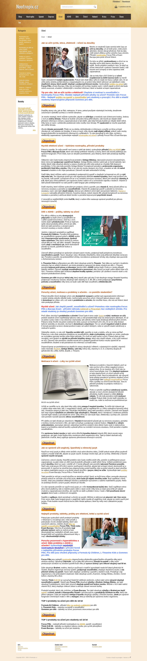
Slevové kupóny (23, 648)
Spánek (41, 16)
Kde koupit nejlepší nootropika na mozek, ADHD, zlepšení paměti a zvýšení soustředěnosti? (26, 110)
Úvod (43, 37)
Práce (113, 16)
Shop (20, 16)
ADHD (69, 16)
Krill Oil (57, 580)
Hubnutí (95, 16)
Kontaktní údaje (97, 646)
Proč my (20, 646)
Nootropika (30, 16)
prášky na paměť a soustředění (71, 97)
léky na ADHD (115, 150)
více (34, 130)
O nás (19, 650)
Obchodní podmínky (61, 646)
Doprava (57, 648)
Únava (121, 16)
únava (101, 316)
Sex (19, 22)
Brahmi (57, 349)
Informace (58, 650)
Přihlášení (116, 1)
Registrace (126, 1)
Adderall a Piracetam (90, 309)
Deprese (51, 16)
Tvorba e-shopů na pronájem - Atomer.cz (117, 657)
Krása (104, 16)
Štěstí (85, 16)
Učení (60, 16)
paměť (44, 592)
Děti (77, 16)
